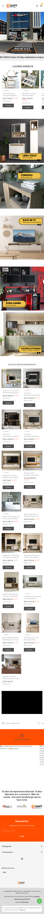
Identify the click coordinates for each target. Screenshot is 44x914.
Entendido (22, 910)
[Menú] (3, 6)
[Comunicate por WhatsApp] (39, 901)
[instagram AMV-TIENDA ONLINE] (22, 859)
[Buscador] (37, 6)
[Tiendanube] (22, 902)
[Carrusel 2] (22, 187)
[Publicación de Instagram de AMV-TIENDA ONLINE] (19, 764)
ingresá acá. (36, 896)
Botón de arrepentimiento (22, 899)
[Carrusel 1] (22, 141)
